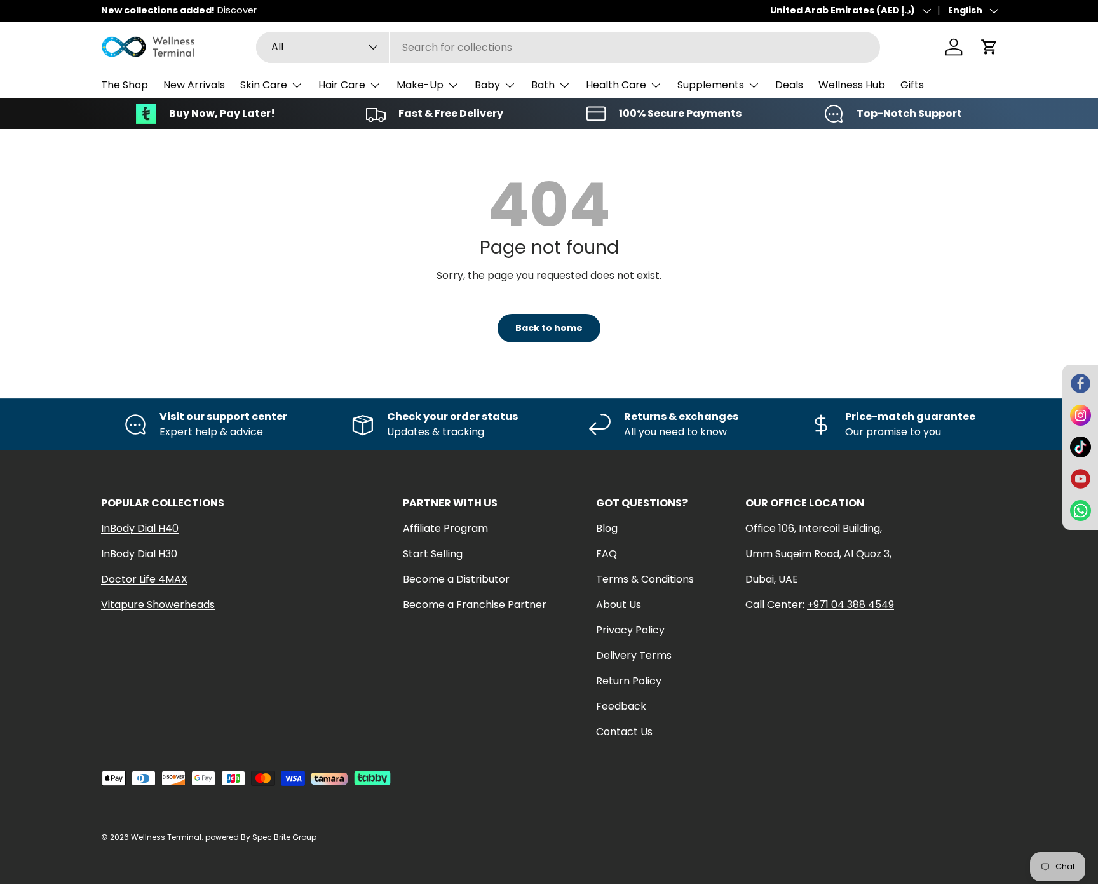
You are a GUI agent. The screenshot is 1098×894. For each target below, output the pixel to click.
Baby (487, 85)
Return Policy (628, 681)
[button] (989, 47)
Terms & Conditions (645, 579)
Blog (607, 528)
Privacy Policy (630, 630)
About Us (618, 604)
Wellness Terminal (166, 837)
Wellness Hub (851, 85)
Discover (237, 10)
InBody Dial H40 (140, 528)
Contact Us (624, 731)
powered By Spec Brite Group (260, 837)
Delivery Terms (634, 655)
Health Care (616, 85)
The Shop (124, 85)
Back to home (549, 328)
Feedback (621, 706)
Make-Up (420, 85)
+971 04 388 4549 (850, 604)
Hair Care (341, 85)
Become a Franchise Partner (474, 604)
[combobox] (568, 47)
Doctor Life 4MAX (144, 579)
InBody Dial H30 (139, 553)
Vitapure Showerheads (158, 604)
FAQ (606, 553)
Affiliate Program (445, 528)
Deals (789, 85)
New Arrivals (194, 85)
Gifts (912, 85)
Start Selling (433, 553)
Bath (543, 85)
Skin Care (263, 85)
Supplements (710, 85)
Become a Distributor (456, 579)
